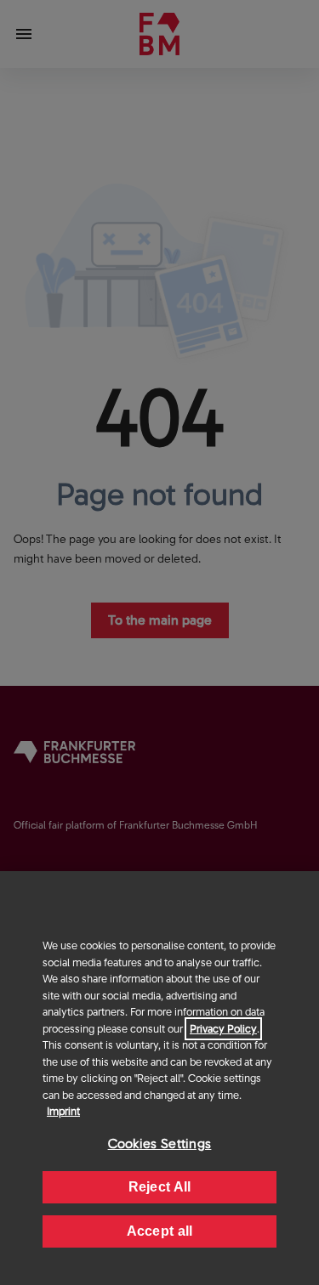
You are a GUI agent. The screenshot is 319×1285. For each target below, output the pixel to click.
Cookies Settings (160, 1143)
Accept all (160, 1231)
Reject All (159, 1187)
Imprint (63, 1111)
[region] (159, 1078)
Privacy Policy (223, 1028)
